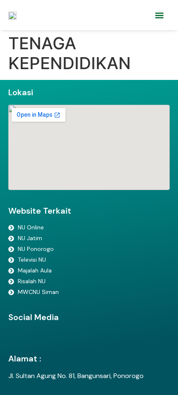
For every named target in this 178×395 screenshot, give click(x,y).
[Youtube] (72, 338)
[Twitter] (35, 338)
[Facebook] (16, 338)
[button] (159, 15)
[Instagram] (54, 338)
